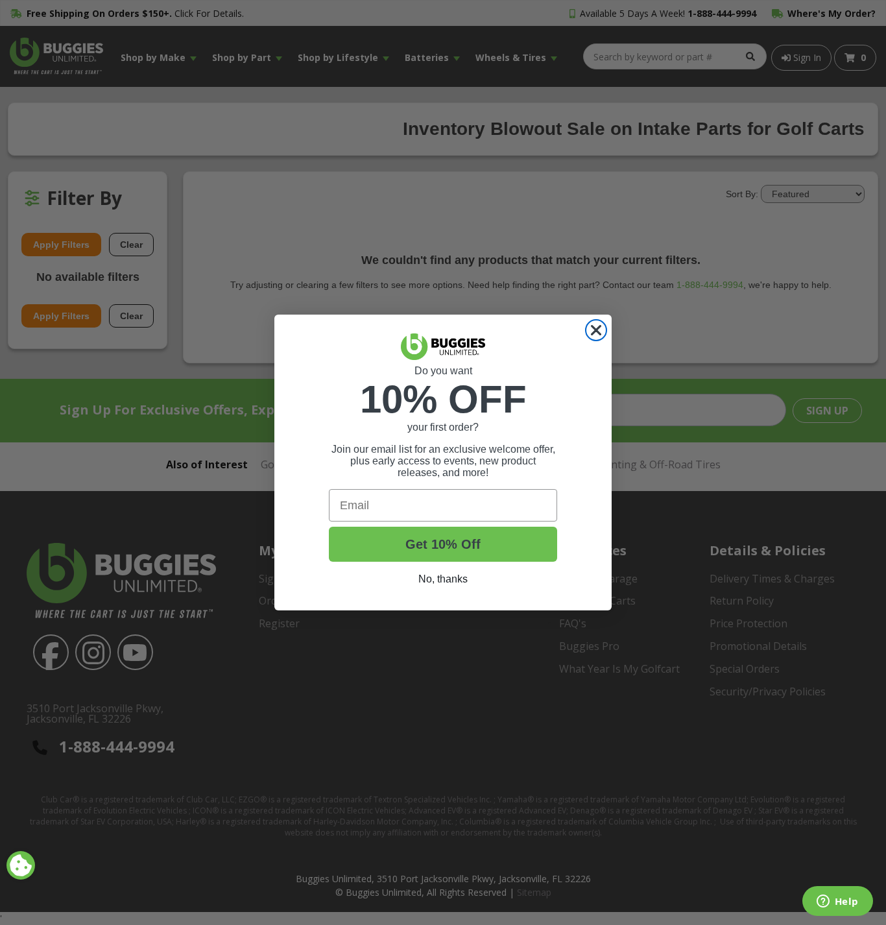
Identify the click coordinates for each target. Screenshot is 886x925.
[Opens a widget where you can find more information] (837, 902)
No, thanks (443, 578)
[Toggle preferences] (20, 865)
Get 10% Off (443, 544)
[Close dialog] (596, 330)
